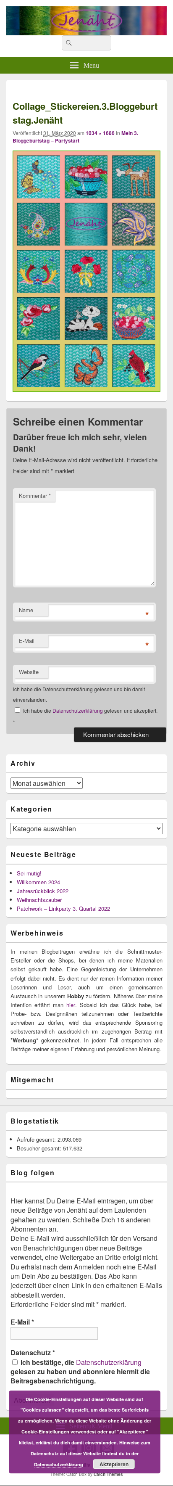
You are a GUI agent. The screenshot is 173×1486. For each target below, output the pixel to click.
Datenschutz (32, 1352)
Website (29, 672)
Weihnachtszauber (39, 900)
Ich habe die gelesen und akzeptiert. (85, 716)
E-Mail (26, 641)
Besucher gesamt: (40, 1148)
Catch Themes (108, 1474)
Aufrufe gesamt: (37, 1139)
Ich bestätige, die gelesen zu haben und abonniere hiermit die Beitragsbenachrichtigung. (80, 1372)
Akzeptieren (114, 1464)
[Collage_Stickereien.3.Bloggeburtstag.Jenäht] (86, 389)
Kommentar (35, 496)
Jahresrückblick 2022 (42, 891)
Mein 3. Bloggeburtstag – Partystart (75, 136)
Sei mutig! (29, 873)
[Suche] (68, 42)
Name (26, 610)
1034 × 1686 (100, 133)
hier (70, 1005)
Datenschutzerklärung (78, 710)
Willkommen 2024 (38, 882)
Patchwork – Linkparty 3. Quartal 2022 (63, 908)
